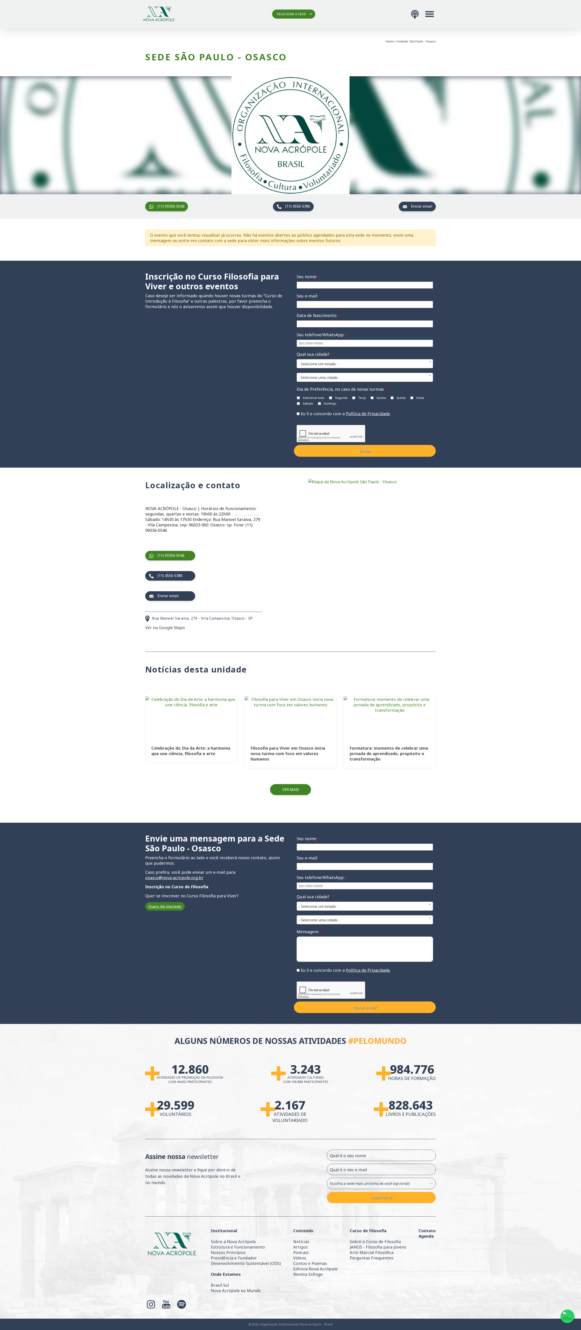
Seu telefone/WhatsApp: (322, 334)
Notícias (301, 1241)
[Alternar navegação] (429, 14)
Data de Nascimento (318, 315)
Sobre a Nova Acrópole (233, 1241)
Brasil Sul (220, 1285)
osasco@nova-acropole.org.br (174, 877)
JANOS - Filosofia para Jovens (378, 1247)
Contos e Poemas (310, 1263)
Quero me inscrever (165, 906)
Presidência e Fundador (234, 1258)
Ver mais (290, 789)
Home (390, 41)
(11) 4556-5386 (297, 206)
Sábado (307, 403)
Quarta (381, 398)
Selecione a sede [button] (291, 14)
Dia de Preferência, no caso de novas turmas (342, 389)
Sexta (420, 398)
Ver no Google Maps (165, 627)
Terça (361, 398)
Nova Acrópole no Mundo (236, 1290)
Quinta (401, 398)
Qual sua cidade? (315, 354)
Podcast (301, 1252)
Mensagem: (310, 931)
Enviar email (421, 206)
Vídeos (299, 1258)
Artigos (300, 1247)
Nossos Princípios (228, 1252)
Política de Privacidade (368, 413)
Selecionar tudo (313, 398)
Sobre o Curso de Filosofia (375, 1241)
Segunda (340, 398)
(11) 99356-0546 (171, 206)
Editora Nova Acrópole (315, 1268)
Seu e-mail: (309, 296)
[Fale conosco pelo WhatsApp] (567, 1316)
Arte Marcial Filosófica (372, 1252)
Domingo (329, 403)
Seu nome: (308, 276)
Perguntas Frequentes (371, 1258)
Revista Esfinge (308, 1274)
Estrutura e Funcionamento (238, 1247)
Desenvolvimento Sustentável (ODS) (246, 1263)
